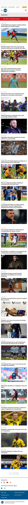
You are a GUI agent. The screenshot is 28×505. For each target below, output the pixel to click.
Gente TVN (3, 492)
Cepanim (18, 7)
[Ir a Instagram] (4, 482)
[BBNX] (2, 502)
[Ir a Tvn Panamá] (13, 10)
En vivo (24, 7)
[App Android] (5, 488)
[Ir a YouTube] (8, 482)
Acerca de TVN (18, 495)
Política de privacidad (19, 492)
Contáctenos (4, 497)
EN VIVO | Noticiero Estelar (11, 19)
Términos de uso (5, 495)
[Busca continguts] (25, 10)
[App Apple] (2, 488)
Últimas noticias (4, 7)
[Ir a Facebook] (1, 482)
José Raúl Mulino (11, 7)
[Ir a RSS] (11, 482)
